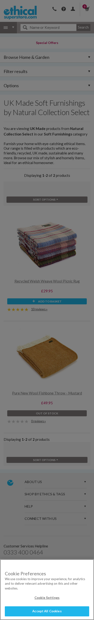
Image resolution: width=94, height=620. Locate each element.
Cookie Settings (47, 598)
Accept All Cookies (46, 611)
